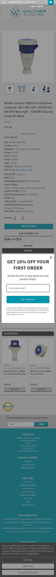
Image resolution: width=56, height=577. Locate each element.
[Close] (50, 257)
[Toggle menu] (4, 4)
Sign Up (40, 6)
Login (32, 6)
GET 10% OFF (28, 299)
